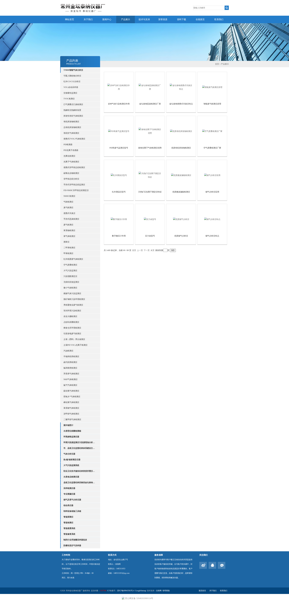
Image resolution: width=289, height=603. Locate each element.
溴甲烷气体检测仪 (71, 414)
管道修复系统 (69, 534)
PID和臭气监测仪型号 (118, 148)
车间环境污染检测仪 (72, 310)
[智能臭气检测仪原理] (212, 87)
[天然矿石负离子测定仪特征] (150, 175)
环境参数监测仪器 (71, 437)
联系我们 (218, 19)
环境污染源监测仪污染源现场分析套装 (80, 442)
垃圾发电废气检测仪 (72, 333)
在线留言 (200, 19)
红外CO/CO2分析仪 (72, 81)
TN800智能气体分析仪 (73, 70)
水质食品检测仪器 (71, 477)
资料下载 (181, 19)
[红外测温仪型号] (119, 175)
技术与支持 (144, 19)
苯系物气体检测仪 (71, 408)
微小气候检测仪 (70, 288)
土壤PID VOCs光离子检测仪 (75, 345)
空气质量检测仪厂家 (212, 148)
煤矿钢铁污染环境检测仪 (74, 299)
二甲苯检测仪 (69, 247)
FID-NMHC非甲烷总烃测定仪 (76, 190)
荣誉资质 (162, 19)
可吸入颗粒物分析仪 (72, 76)
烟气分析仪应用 (212, 192)
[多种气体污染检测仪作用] (118, 87)
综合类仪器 (68, 505)
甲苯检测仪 (68, 253)
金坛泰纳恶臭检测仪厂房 (150, 104)
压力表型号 (150, 236)
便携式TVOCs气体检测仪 (74, 139)
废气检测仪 (68, 225)
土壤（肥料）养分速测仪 (74, 339)
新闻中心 (106, 19)
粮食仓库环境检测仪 (72, 328)
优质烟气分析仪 (181, 236)
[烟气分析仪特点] (212, 219)
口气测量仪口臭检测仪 (73, 104)
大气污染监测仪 (70, 270)
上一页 (140, 250)
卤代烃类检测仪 (70, 362)
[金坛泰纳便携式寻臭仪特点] (181, 87)
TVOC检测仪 (69, 99)
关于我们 (88, 19)
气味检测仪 (68, 202)
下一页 (147, 250)
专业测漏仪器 (69, 494)
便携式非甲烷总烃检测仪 (74, 167)
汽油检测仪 (68, 351)
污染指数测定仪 (70, 276)
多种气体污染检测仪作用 (119, 104)
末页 (152, 250)
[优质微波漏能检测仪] (181, 175)
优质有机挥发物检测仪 (181, 148)
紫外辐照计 (68, 425)
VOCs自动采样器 (71, 87)
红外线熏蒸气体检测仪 (73, 259)
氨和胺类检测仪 (70, 368)
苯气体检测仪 (69, 236)
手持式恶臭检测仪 (71, 219)
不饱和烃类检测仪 (71, 356)
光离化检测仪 (69, 156)
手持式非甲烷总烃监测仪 (74, 184)
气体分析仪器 (69, 454)
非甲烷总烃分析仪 (71, 179)
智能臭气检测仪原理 (212, 104)
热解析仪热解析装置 (72, 110)
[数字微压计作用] (119, 219)
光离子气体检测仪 (71, 162)
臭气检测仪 (68, 207)
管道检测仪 (68, 522)
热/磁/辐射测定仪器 (72, 459)
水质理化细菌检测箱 (72, 431)
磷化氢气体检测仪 (71, 402)
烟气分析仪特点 (212, 236)
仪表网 (159, 591)
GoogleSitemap (140, 591)
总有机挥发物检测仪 (72, 127)
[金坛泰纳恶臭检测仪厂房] (150, 87)
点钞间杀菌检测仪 (71, 322)
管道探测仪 (68, 517)
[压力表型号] (150, 219)
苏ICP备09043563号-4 (125, 591)
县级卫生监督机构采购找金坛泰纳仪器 (80, 482)
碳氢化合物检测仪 (71, 173)
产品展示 (125, 19)
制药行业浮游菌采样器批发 (75, 540)
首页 (217, 64)
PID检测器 (68, 144)
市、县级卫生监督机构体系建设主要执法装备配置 (80, 448)
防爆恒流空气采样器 (72, 545)
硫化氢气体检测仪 (71, 391)
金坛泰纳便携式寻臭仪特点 (181, 104)
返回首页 (202, 591)
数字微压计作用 (119, 236)
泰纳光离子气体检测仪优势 (150, 148)
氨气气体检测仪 (70, 385)
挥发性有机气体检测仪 (73, 116)
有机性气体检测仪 (71, 133)
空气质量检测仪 (70, 265)
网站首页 (69, 19)
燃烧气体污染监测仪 (72, 293)
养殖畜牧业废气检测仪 (73, 305)
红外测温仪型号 (119, 192)
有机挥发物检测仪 (71, 121)
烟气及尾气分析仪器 (72, 500)
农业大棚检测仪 (70, 316)
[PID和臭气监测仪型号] (118, 131)
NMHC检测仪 (69, 196)
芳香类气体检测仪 (71, 374)
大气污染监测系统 (71, 465)
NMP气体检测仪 (71, 379)
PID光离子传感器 (71, 150)
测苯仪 (66, 242)
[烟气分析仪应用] (212, 175)
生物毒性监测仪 (70, 93)
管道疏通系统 (69, 528)
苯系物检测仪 (69, 230)
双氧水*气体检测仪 (72, 396)
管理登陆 (166, 591)
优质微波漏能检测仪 (181, 192)
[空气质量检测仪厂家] (212, 131)
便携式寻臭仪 (69, 213)
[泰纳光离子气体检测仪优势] (150, 131)
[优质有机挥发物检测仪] (181, 131)
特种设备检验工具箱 (72, 511)
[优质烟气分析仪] (181, 219)
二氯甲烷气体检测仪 (72, 419)
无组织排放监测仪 (71, 282)
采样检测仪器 (69, 488)
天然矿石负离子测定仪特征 (150, 192)
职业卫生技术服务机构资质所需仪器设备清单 (80, 471)
